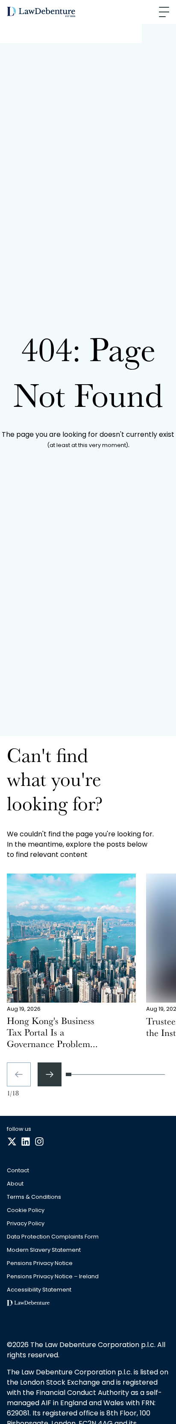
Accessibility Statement (39, 1290)
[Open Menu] (164, 12)
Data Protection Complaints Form (53, 1237)
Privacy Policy (25, 1224)
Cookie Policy (25, 1210)
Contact (18, 1171)
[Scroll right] (50, 1074)
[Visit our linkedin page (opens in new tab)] (26, 1142)
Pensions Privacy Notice (40, 1263)
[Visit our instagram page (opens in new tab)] (39, 1142)
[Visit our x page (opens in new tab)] (12, 1142)
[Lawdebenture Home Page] (41, 12)
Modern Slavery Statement (44, 1250)
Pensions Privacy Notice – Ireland (53, 1277)
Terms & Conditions (34, 1197)
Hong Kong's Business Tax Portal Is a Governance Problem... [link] (52, 1034)
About (15, 1184)
